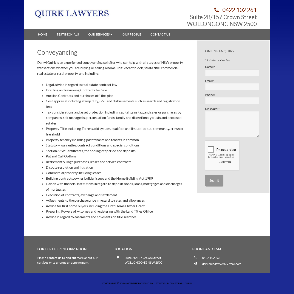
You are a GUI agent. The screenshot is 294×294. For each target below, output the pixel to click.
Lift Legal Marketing (168, 283)
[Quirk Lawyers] (71, 13)
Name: (210, 66)
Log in (188, 283)
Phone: (210, 94)
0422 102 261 (239, 9)
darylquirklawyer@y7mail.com (221, 264)
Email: (209, 80)
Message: (212, 108)
